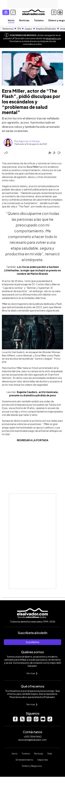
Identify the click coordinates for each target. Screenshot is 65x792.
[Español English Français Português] (60, 12)
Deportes (42, 759)
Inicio (11, 20)
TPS (19, 28)
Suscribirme (32, 642)
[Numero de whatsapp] (35, 720)
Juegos (28, 28)
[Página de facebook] (15, 720)
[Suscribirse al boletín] (5, 12)
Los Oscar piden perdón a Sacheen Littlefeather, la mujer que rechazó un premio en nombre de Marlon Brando (32, 270)
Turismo (39, 20)
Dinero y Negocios (32, 765)
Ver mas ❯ (32, 673)
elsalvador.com (53, 38)
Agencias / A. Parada (29, 141)
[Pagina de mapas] (53, 12)
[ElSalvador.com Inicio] (33, 11)
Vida (49, 753)
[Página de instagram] (29, 720)
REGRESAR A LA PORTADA (32, 440)
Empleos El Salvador (46, 28)
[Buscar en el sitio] (13, 12)
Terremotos (8, 28)
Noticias (24, 20)
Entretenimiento (24, 759)
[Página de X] (22, 720)
